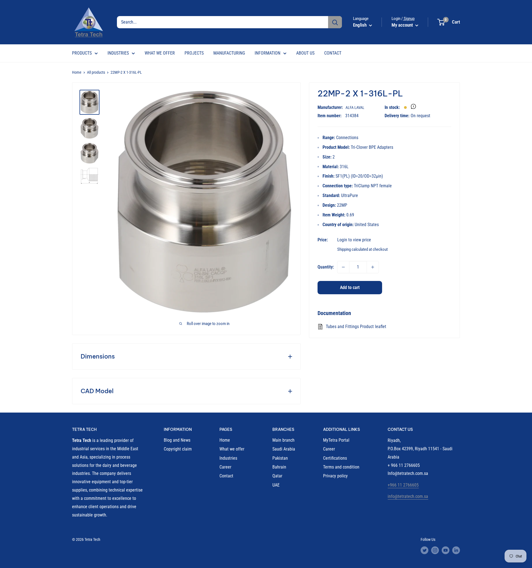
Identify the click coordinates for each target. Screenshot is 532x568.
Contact (226, 476)
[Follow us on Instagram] (435, 550)
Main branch (283, 440)
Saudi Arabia (283, 449)
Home (76, 72)
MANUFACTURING (229, 53)
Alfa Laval (355, 107)
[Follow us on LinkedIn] (456, 550)
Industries (228, 458)
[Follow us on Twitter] (424, 550)
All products (96, 72)
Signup (409, 18)
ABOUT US (305, 53)
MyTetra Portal (336, 440)
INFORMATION (267, 53)
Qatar (277, 476)
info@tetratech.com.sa (408, 496)
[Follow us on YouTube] (445, 550)
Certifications (335, 458)
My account (403, 25)
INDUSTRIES (118, 53)
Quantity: (326, 267)
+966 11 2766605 (403, 485)
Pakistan (280, 458)
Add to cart (350, 287)
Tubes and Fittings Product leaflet (356, 326)
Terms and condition (341, 467)
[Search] (335, 22)
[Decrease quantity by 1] (343, 267)
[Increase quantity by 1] (372, 267)
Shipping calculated (352, 249)
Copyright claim (178, 449)
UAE (276, 485)
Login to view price (354, 239)
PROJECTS (194, 53)
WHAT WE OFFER (160, 53)
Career (225, 467)
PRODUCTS (82, 53)
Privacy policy (335, 476)
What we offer (231, 449)
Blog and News (177, 440)
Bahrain (279, 467)
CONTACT (332, 53)
